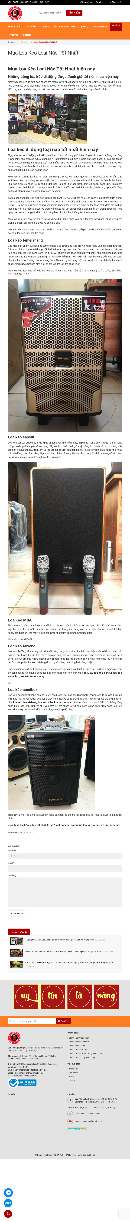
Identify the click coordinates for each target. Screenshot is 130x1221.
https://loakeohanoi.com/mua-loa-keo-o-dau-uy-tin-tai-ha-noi (83, 825)
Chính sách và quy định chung (82, 1057)
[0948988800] (8, 1214)
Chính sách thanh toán (79, 1038)
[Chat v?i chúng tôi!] (8, 1192)
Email (11, 863)
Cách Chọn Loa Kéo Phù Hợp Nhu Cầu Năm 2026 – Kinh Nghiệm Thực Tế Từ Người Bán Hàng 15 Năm (69, 962)
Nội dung (12, 875)
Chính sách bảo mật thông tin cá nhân (85, 1053)
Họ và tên (12, 850)
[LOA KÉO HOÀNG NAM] (15, 13)
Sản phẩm (73, 1073)
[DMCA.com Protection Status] (77, 1129)
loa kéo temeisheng (25, 702)
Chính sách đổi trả (77, 1046)
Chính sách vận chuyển (79, 1042)
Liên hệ (72, 1080)
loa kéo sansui (63, 702)
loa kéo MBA (85, 672)
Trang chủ (73, 1069)
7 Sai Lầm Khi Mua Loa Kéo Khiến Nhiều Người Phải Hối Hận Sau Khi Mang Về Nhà (60, 940)
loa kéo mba (45, 702)
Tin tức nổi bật (19, 932)
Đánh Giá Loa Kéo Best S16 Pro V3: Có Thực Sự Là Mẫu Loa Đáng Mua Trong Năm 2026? (63, 952)
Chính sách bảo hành (78, 1049)
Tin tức (72, 1076)
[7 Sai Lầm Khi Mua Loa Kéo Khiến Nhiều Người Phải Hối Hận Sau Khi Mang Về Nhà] (16, 941)
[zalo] (8, 1203)
